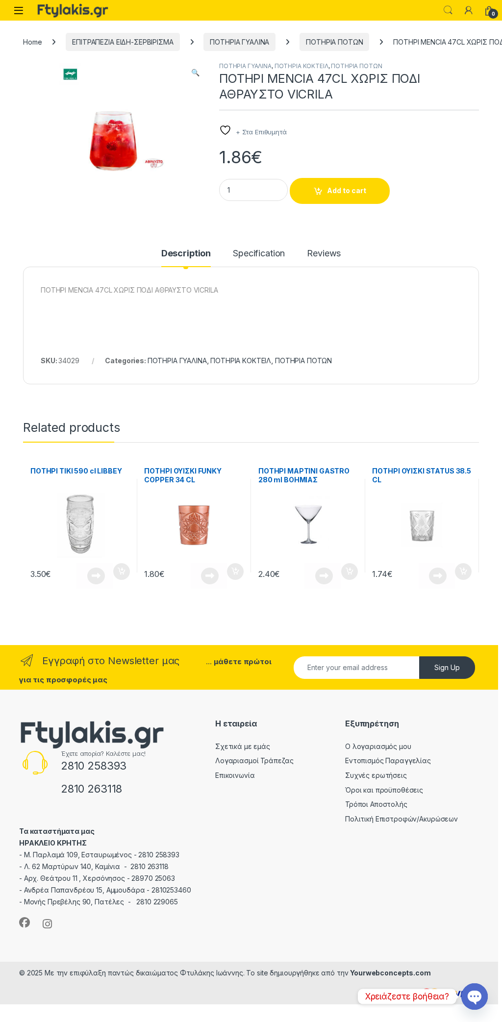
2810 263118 (91, 788)
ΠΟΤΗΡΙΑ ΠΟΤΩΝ (334, 42)
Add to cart (346, 190)
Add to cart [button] (121, 571)
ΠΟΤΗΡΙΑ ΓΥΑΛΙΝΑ (239, 42)
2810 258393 (93, 765)
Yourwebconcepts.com (390, 973)
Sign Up (447, 667)
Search (448, 10)
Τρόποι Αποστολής (376, 804)
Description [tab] (186, 253)
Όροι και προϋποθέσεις (384, 790)
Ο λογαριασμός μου (378, 746)
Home (32, 42)
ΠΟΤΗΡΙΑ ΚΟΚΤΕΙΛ (301, 66)
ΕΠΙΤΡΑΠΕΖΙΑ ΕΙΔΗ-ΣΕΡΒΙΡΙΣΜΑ (122, 42)
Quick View (94, 576)
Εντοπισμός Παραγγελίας (388, 760)
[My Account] (468, 10)
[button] (195, 72)
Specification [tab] (259, 253)
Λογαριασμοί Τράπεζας (254, 760)
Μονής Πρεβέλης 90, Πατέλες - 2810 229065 (101, 901)
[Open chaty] (474, 996)
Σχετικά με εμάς (242, 746)
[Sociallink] (24, 922)
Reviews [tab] (324, 253)
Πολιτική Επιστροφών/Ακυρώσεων (401, 819)
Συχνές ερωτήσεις (376, 775)
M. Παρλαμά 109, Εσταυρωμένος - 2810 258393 (101, 854)
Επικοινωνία (234, 775)
